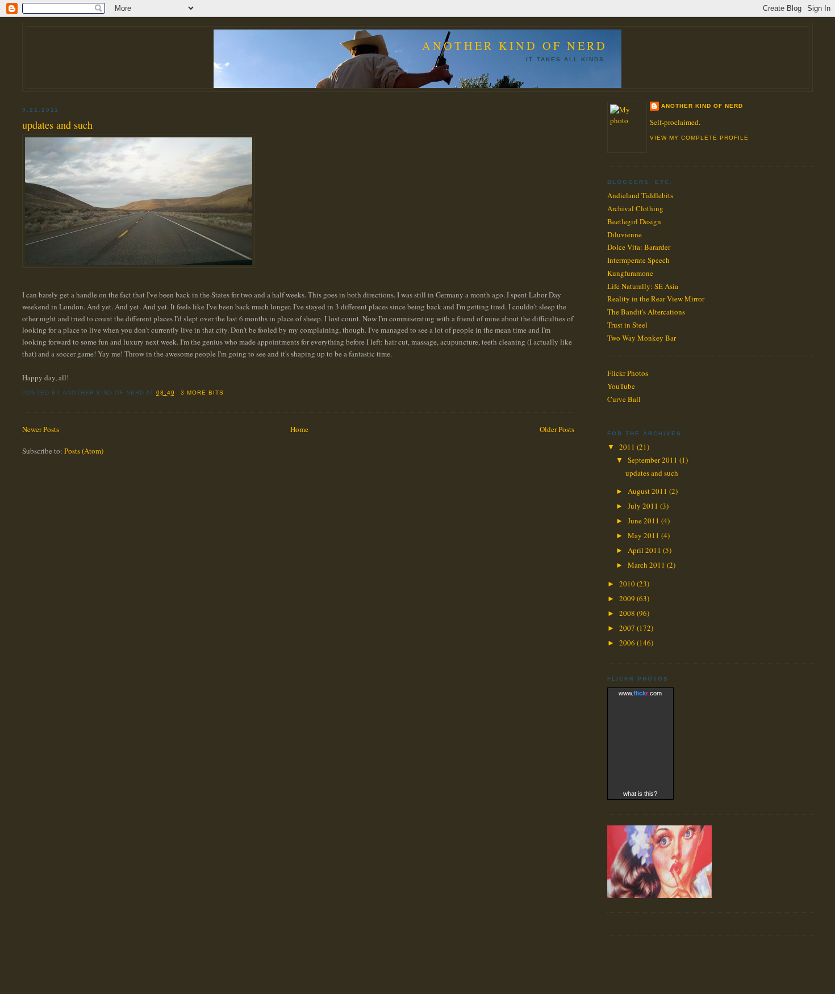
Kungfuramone (630, 273)
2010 (628, 583)
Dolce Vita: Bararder (638, 247)
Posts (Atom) (83, 451)
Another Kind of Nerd (514, 45)
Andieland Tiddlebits (640, 195)
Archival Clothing (635, 208)
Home (299, 429)
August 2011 (648, 491)
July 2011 (644, 506)
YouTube (621, 386)
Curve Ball (624, 399)
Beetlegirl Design (634, 221)
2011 (628, 447)
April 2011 (645, 550)
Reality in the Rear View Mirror (655, 298)
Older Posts (557, 429)
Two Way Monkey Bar (641, 338)
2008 (628, 613)
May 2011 (644, 535)
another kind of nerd (702, 106)
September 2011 (653, 460)
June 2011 (644, 520)
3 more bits (202, 392)
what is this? (640, 793)
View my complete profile (699, 138)
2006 (628, 642)
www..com (640, 693)
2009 (628, 598)
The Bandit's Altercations (646, 312)
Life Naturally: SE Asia (642, 286)
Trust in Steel (627, 325)
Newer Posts (40, 429)
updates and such (57, 125)
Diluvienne (624, 234)
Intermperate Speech (638, 260)
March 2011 (647, 565)
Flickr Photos (627, 373)
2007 (628, 628)
